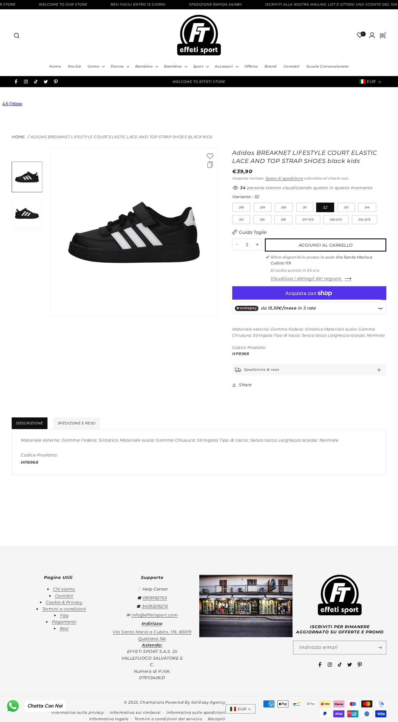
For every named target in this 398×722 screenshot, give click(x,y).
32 (325, 207)
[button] (16, 35)
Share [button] (245, 384)
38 (287, 220)
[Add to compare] (210, 164)
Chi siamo (64, 589)
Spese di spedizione (284, 178)
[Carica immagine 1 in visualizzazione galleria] (27, 177)
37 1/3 (311, 220)
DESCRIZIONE (29, 423)
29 (266, 208)
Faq (64, 615)
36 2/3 (367, 220)
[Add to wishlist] (210, 156)
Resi (64, 628)
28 (245, 208)
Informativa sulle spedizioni (196, 712)
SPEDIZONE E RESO (77, 423)
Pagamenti (64, 621)
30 (287, 208)
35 (244, 220)
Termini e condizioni (64, 609)
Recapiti (217, 718)
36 (266, 220)
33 (349, 208)
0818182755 (155, 597)
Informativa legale (109, 718)
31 (308, 208)
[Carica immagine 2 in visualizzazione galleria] (27, 213)
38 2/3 (339, 220)
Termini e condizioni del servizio (168, 718)
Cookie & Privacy (64, 602)
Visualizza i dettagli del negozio (307, 278)
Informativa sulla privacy (77, 712)
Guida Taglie (253, 232)
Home (18, 136)
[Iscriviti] (379, 647)
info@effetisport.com (154, 615)
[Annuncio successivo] (270, 81)
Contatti (64, 595)
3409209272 (155, 606)
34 (370, 208)
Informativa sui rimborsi (135, 712)
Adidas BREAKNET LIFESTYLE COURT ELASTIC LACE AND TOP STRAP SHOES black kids (122, 136)
